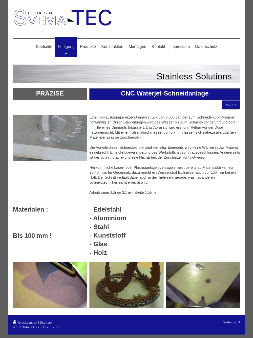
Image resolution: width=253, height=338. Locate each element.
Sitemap (46, 322)
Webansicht (231, 322)
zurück (230, 104)
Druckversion (27, 322)
